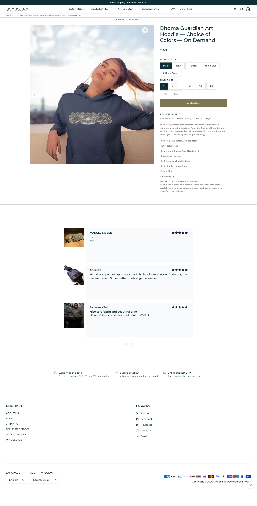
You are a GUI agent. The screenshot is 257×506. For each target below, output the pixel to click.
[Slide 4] (94, 162)
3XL (211, 86)
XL (190, 86)
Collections (18, 15)
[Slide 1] (87, 162)
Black (166, 65)
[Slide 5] (95, 162)
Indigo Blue (210, 65)
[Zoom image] (145, 30)
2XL (200, 86)
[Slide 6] (97, 162)
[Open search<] (242, 9)
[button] (242, 9)
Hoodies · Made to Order (128, 20)
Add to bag (193, 103)
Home (8, 15)
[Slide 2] (90, 162)
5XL (176, 93)
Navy (178, 65)
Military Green (170, 73)
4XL (165, 93)
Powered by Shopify (239, 481)
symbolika (219, 481)
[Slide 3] (92, 162)
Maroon (193, 65)
